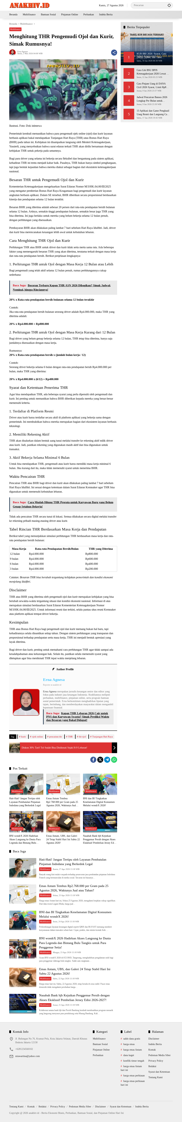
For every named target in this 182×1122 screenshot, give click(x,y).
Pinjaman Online (101, 1049)
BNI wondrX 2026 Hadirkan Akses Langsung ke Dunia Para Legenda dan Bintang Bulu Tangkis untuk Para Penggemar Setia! (25, 840)
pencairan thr (55, 736)
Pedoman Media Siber (159, 1055)
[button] (169, 5)
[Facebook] (93, 760)
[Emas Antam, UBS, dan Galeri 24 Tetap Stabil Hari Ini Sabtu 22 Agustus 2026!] (63, 821)
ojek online (37, 736)
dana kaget (128, 1055)
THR (70, 736)
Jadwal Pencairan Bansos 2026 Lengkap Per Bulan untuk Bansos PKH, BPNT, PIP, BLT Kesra (152, 99)
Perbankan (98, 1055)
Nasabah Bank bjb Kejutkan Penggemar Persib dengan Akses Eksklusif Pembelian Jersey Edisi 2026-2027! (99, 840)
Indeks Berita (155, 1044)
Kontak (152, 1049)
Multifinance (15, 29)
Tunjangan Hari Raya (102, 736)
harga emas (129, 1044)
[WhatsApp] (114, 760)
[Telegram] (107, 760)
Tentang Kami (155, 1077)
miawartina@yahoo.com (27, 1056)
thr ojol (82, 736)
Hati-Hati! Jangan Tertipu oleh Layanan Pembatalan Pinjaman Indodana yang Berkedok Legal (25, 802)
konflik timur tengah (133, 1060)
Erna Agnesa (22, 52)
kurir (23, 736)
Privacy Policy (155, 1060)
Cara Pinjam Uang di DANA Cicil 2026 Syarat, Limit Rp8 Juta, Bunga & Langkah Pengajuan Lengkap (151, 85)
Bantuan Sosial (100, 1044)
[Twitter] (100, 760)
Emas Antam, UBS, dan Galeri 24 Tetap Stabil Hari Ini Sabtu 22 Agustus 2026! (63, 839)
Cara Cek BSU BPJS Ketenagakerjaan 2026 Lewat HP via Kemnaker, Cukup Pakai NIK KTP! (153, 72)
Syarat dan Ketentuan (159, 1071)
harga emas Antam (132, 1049)
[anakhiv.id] (29, 5)
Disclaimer (153, 1038)
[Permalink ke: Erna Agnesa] (13, 52)
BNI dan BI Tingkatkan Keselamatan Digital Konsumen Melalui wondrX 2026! (99, 802)
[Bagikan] (114, 53)
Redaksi (152, 1066)
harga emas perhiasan (134, 1075)
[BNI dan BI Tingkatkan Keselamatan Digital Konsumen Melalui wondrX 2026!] (100, 784)
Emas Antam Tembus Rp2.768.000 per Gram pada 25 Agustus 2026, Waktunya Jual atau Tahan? (62, 802)
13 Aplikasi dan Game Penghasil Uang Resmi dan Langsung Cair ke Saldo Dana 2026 (153, 112)
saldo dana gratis (131, 1038)
